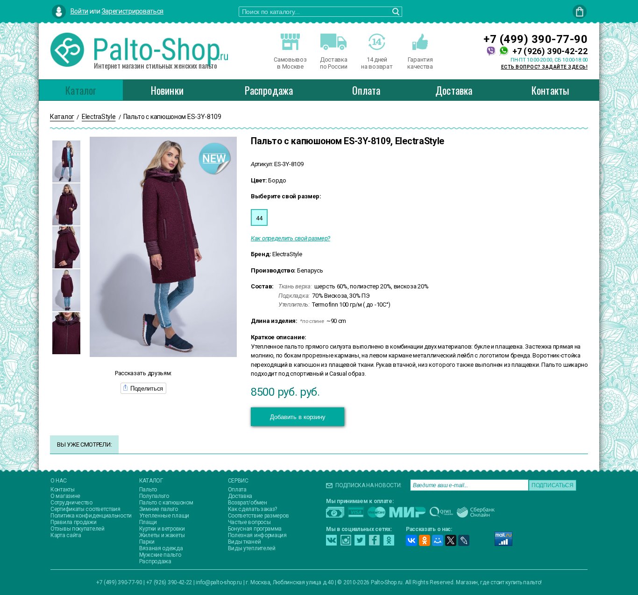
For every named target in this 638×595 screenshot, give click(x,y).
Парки (147, 542)
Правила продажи (73, 522)
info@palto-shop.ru (219, 582)
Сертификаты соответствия (85, 509)
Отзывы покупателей (77, 528)
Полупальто (154, 496)
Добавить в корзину (298, 416)
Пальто (148, 489)
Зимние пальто (158, 509)
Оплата (366, 90)
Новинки (167, 90)
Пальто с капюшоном (166, 502)
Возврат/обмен (247, 502)
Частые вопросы (249, 522)
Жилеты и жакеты (162, 535)
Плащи (148, 522)
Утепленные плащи (164, 515)
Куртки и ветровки (162, 528)
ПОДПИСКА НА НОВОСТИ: (368, 485)
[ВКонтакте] (411, 540)
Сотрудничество (71, 502)
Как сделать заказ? (252, 509)
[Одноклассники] (424, 540)
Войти (80, 11)
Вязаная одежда (161, 548)
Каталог (80, 90)
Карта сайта (65, 535)
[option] (66, 161)
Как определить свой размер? (290, 238)
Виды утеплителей (252, 548)
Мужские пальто (160, 555)
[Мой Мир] (437, 540)
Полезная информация (257, 535)
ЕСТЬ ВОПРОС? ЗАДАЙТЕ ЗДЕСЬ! (544, 67)
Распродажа (269, 90)
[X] (450, 540)
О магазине (65, 496)
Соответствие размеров (258, 515)
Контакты (551, 90)
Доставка (454, 90)
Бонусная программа (255, 528)
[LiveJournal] (463, 540)
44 (259, 218)
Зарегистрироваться (133, 11)
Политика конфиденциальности (91, 515)
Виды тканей (244, 542)
